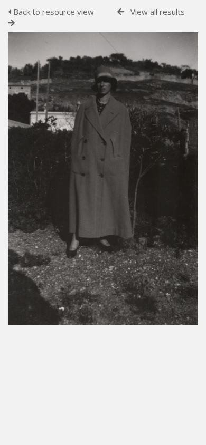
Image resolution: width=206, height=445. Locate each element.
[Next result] (11, 23)
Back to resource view (52, 11)
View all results (157, 11)
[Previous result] (120, 12)
